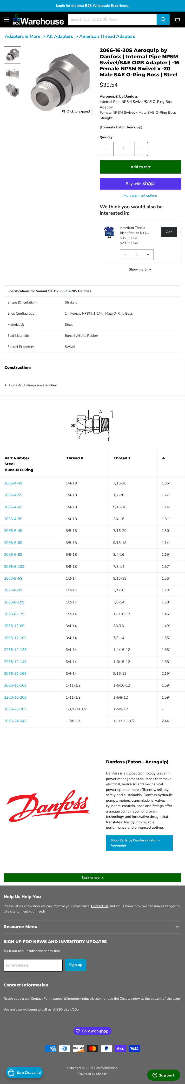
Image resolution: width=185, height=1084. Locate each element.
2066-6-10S (14, 566)
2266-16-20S (15, 697)
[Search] (163, 19)
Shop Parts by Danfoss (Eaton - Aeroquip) (135, 843)
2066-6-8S (13, 554)
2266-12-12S (15, 649)
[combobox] (112, 19)
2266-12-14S (15, 661)
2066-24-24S (15, 721)
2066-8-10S (14, 602)
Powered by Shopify (92, 1074)
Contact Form (41, 998)
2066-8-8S (13, 590)
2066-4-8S (13, 518)
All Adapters (59, 36)
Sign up (75, 965)
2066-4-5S (13, 495)
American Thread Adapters (107, 36)
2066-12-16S (15, 673)
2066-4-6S (13, 507)
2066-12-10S (15, 637)
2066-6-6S (13, 542)
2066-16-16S (15, 685)
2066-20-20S (15, 709)
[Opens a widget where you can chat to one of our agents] (163, 1076)
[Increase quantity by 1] (141, 149)
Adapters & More (22, 36)
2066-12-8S (14, 625)
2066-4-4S (13, 483)
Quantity (106, 137)
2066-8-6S (13, 578)
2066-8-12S (14, 614)
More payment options (141, 195)
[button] (12, 55)
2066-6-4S (13, 530)
